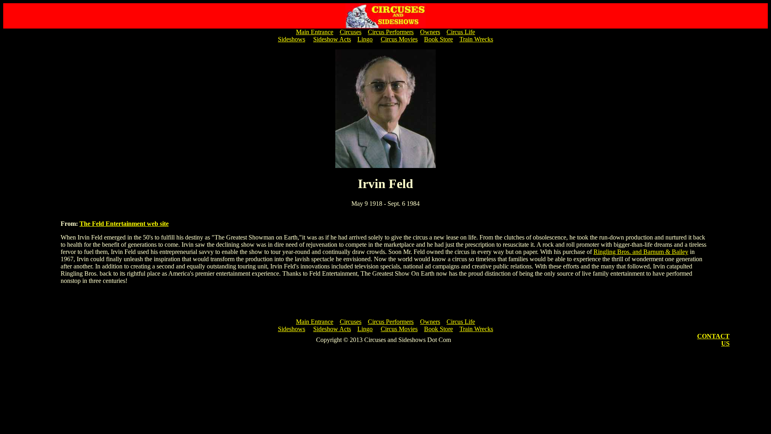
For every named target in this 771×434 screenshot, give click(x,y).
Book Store (438, 39)
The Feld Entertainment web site (124, 223)
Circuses (350, 32)
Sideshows (291, 39)
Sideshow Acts (332, 39)
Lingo (365, 39)
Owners (430, 32)
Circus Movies (399, 39)
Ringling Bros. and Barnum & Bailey (641, 251)
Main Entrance (314, 32)
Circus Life (461, 32)
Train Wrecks (476, 39)
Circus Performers (391, 32)
